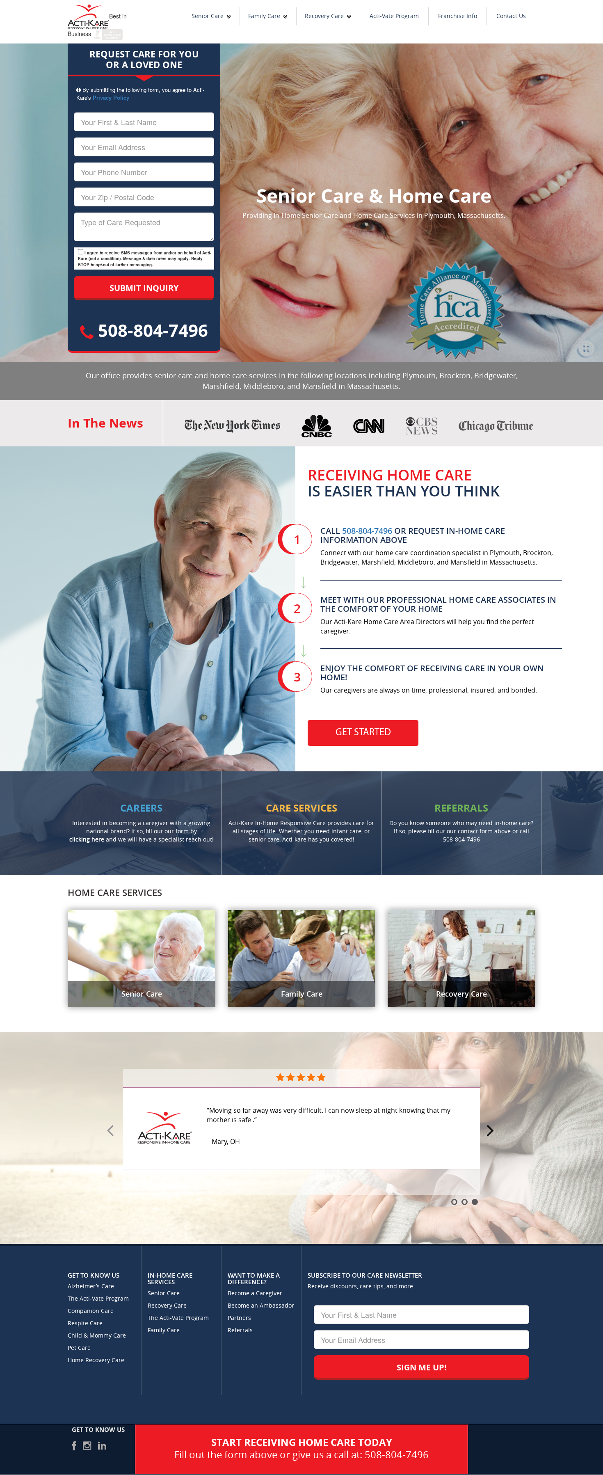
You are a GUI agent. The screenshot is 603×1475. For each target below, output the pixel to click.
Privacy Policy (111, 97)
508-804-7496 (151, 330)
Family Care (264, 16)
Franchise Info (457, 16)
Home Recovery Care (96, 1360)
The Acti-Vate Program (98, 1298)
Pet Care (79, 1348)
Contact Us (511, 16)
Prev (111, 1131)
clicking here (86, 839)
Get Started (363, 733)
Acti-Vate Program (394, 16)
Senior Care (208, 16)
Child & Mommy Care (97, 1335)
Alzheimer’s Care (91, 1286)
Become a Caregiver (255, 1293)
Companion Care (91, 1311)
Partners (239, 1318)
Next (491, 1131)
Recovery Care (324, 16)
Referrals (240, 1330)
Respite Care (85, 1323)
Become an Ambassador (261, 1305)
